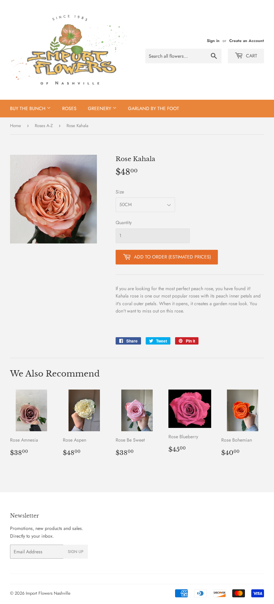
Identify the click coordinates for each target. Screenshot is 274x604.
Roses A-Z (44, 125)
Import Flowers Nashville (48, 593)
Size (120, 191)
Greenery (100, 108)
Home (15, 125)
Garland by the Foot (153, 108)
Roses (69, 108)
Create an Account (246, 40)
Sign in (213, 40)
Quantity (124, 222)
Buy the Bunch (28, 108)
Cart (251, 55)
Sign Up (76, 552)
